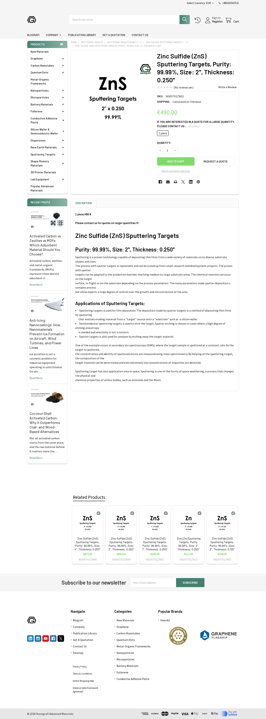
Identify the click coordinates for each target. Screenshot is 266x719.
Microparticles (40, 97)
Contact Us (140, 35)
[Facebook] (160, 182)
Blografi (33, 35)
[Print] (175, 182)
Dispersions (38, 140)
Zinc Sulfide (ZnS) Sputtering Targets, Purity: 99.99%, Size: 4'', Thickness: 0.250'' (88, 544)
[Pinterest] (198, 182)
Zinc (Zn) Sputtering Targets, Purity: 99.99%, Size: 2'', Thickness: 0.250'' (188, 544)
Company (52, 35)
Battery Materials (42, 104)
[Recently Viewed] (198, 20)
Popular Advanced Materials (42, 188)
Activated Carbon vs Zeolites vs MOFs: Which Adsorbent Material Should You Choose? (45, 245)
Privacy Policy (80, 666)
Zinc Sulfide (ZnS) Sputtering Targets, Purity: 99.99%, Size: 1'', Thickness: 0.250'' (155, 544)
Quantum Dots (39, 72)
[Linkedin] (190, 182)
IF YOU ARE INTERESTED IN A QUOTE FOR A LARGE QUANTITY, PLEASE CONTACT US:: (196, 124)
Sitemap (78, 653)
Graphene (37, 58)
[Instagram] (38, 638)
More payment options (176, 171)
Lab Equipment (40, 179)
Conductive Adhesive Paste (44, 120)
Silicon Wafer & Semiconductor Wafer (44, 131)
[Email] (168, 182)
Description (83, 203)
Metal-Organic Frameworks (40, 81)
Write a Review (227, 87)
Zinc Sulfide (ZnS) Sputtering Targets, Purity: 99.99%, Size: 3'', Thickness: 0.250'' (121, 544)
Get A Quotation (113, 35)
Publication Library (82, 35)
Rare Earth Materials (44, 147)
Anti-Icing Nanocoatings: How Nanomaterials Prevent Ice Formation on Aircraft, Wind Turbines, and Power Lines (46, 334)
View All (165, 620)
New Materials (40, 51)
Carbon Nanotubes (42, 65)
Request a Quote (216, 161)
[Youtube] (45, 638)
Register (217, 21)
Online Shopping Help (83, 680)
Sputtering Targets (43, 154)
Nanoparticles (40, 90)
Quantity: (164, 142)
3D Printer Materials (43, 172)
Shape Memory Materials (40, 163)
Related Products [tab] (89, 497)
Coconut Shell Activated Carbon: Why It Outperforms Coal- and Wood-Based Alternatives (44, 422)
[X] (183, 182)
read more (36, 284)
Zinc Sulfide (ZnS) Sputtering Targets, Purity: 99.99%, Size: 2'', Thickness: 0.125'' (222, 544)
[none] (113, 92)
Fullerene (36, 111)
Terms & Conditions (82, 673)
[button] (178, 636)
